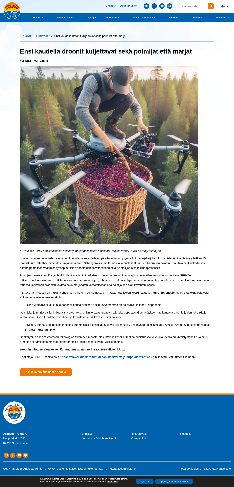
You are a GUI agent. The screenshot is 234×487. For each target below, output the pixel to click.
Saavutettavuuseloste (217, 468)
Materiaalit (221, 17)
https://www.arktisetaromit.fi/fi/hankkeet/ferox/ (91, 357)
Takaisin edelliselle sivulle (48, 372)
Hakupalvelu (112, 17)
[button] (225, 6)
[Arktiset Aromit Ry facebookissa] (154, 6)
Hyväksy (144, 481)
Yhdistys (111, 5)
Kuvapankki (138, 438)
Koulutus (197, 17)
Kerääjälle (38, 17)
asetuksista (112, 481)
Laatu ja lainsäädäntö (144, 17)
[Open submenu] (45, 17)
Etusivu (26, 36)
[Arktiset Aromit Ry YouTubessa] (162, 6)
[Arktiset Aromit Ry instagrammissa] (146, 6)
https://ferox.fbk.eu (139, 357)
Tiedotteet (43, 36)
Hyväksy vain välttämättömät (174, 481)
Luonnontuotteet (65, 17)
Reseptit (92, 17)
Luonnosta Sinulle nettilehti (99, 438)
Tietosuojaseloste (190, 468)
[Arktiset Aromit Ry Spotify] (169, 6)
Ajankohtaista (128, 5)
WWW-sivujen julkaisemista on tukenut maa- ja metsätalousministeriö (91, 468)
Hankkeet (174, 17)
